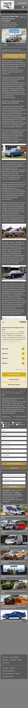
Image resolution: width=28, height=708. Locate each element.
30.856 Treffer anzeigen (14, 463)
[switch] (24, 353)
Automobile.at (5, 12)
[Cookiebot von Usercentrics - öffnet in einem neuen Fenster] (19, 322)
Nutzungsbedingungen (8, 670)
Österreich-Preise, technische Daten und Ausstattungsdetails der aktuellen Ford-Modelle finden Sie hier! (14, 56)
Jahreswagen (18, 422)
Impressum (12, 668)
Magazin (13, 12)
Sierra (15, 130)
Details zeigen (19, 369)
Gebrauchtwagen (7, 494)
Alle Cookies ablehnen (14, 384)
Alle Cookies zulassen (14, 374)
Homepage (5, 668)
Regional (19, 660)
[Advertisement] (14, 638)
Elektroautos (5, 657)
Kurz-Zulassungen (10, 424)
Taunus (23, 117)
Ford (5, 77)
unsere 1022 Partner (12, 331)
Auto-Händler (5, 662)
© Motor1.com (6, 417)
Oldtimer (7, 426)
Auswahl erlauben (14, 379)
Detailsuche (14, 468)
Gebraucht (22, 424)
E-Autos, (17, 492)
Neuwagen (18, 494)
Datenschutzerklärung (8, 673)
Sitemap (17, 673)
